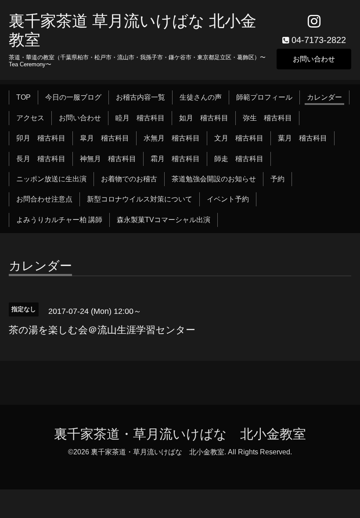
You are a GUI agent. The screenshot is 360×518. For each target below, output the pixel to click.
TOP (23, 97)
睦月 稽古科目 (140, 118)
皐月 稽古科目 (104, 138)
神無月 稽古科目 (108, 158)
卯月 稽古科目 (40, 138)
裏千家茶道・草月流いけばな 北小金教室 (180, 434)
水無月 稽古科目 (172, 138)
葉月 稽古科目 (302, 138)
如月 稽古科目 (203, 118)
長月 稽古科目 (40, 158)
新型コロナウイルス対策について (139, 199)
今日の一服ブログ (73, 97)
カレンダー (324, 97)
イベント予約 (228, 199)
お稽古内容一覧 (140, 97)
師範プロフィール (264, 97)
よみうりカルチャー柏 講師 (59, 219)
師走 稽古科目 (238, 158)
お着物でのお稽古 (129, 179)
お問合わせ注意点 (44, 199)
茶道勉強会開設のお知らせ (214, 179)
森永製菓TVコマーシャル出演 (163, 219)
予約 (277, 179)
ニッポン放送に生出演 (51, 179)
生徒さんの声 (201, 97)
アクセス (30, 118)
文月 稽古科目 (238, 138)
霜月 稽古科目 (175, 158)
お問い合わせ (314, 59)
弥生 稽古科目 (267, 118)
